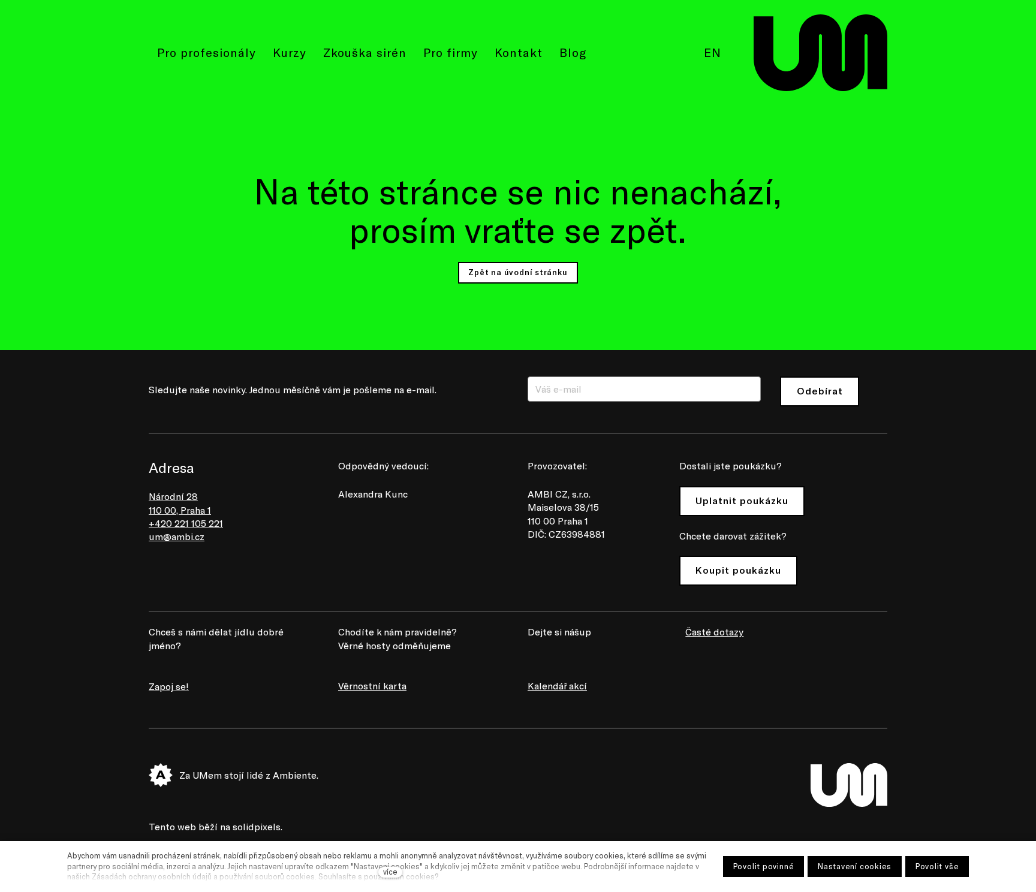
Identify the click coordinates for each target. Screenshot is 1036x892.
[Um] (820, 52)
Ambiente (295, 774)
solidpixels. (257, 826)
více (390, 871)
